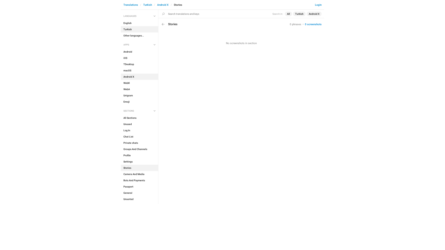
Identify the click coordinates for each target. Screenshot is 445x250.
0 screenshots (313, 24)
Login (318, 4)
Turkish (147, 4)
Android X (163, 4)
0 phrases (295, 24)
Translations (130, 4)
